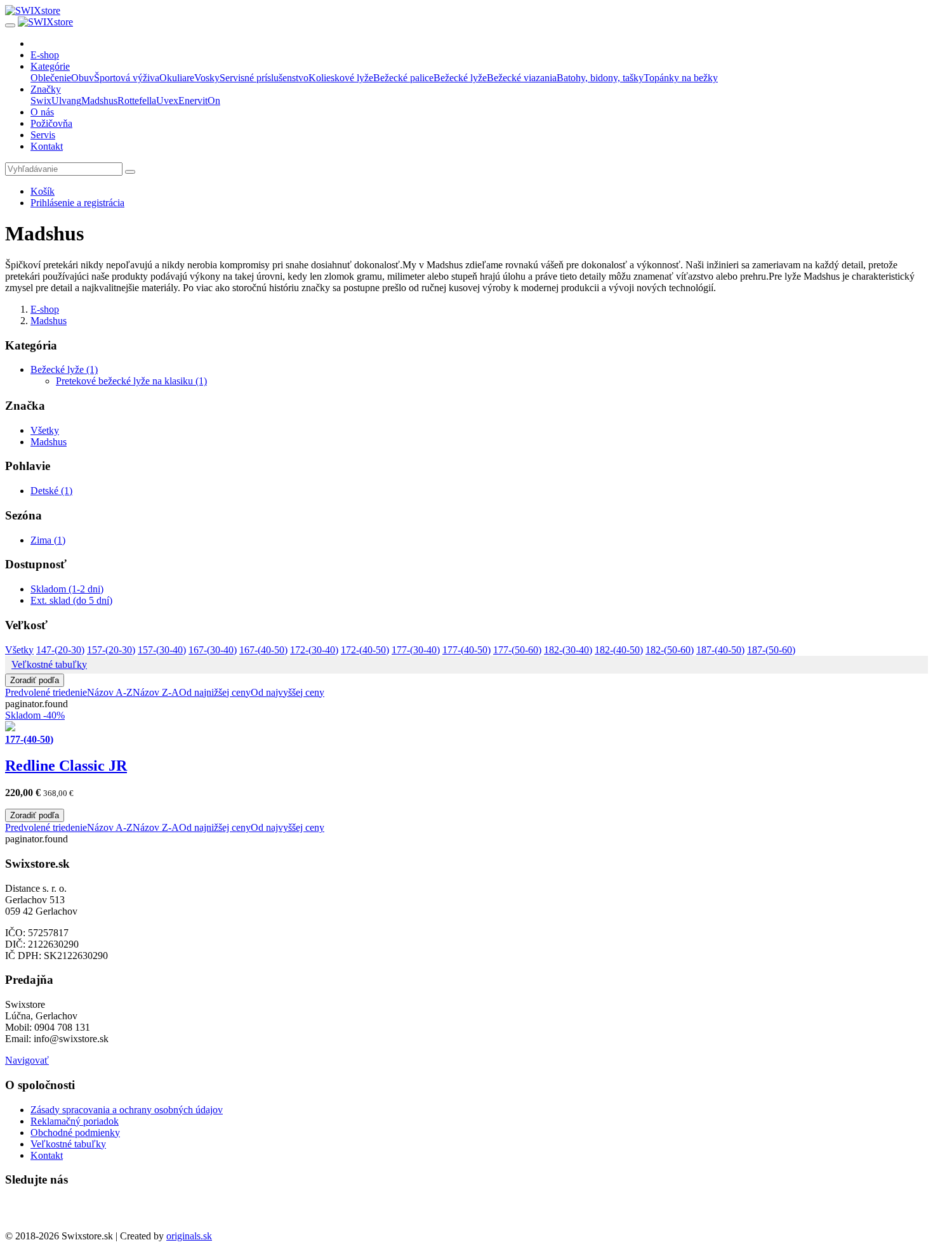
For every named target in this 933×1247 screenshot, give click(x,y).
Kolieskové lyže (340, 77)
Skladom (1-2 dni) (66, 589)
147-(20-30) (60, 649)
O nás (42, 112)
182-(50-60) (669, 649)
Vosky (207, 77)
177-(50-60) (517, 649)
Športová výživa (126, 77)
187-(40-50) (720, 649)
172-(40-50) (365, 649)
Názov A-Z (110, 692)
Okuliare (176, 77)
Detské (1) (51, 490)
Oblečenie (50, 77)
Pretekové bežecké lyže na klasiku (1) (131, 380)
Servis (42, 134)
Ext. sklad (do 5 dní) (71, 600)
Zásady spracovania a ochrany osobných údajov (126, 1109)
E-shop (44, 54)
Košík (42, 191)
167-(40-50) (263, 649)
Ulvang (66, 100)
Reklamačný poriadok (74, 1121)
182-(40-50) (619, 649)
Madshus (99, 100)
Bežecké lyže (460, 77)
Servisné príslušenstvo (264, 77)
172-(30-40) (314, 649)
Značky (45, 89)
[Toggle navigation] (10, 25)
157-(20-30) (111, 649)
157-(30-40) (162, 649)
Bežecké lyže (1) (64, 369)
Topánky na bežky (681, 77)
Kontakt (46, 146)
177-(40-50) (466, 649)
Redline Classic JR (66, 765)
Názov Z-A (156, 692)
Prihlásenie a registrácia (77, 202)
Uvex (167, 100)
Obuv (82, 77)
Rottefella (136, 100)
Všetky (44, 430)
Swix (40, 100)
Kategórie (50, 66)
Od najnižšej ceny (215, 692)
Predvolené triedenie (46, 692)
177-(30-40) (416, 649)
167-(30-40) (213, 649)
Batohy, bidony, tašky (600, 77)
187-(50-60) (771, 649)
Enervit (193, 100)
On (214, 100)
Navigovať (27, 1060)
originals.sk (189, 1236)
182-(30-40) (568, 649)
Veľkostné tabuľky (49, 664)
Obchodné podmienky (75, 1132)
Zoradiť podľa (34, 680)
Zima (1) (47, 540)
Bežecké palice (403, 77)
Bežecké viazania (522, 77)
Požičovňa (51, 123)
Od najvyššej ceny (287, 692)
